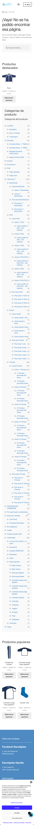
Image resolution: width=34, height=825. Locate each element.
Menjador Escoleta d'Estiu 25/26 (15, 152)
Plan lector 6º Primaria (21, 502)
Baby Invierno (16, 565)
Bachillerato (13, 183)
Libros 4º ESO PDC (21, 280)
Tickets (9, 530)
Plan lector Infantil (18, 340)
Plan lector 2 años (20, 347)
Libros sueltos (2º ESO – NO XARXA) (22, 239)
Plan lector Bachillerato (19, 200)
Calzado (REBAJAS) (16, 551)
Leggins (14, 608)
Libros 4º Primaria (20, 422)
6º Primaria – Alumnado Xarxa (22, 469)
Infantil (11, 310)
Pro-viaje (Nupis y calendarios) (17, 512)
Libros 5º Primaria (20, 439)
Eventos (9, 161)
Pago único (13, 175)
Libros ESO (16, 218)
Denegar (17, 813)
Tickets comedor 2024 (14, 534)
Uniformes (12, 623)
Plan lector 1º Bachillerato (18, 204)
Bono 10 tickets (14, 133)
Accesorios (13, 547)
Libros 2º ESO (19, 234)
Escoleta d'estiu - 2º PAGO (18, 148)
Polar (13, 616)
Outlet (11, 558)
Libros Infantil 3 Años (21, 327)
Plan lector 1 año (20, 344)
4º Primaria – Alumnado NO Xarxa (21, 427)
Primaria (12, 362)
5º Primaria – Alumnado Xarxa (22, 452)
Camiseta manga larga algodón (19, 593)
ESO (11, 215)
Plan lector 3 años (20, 351)
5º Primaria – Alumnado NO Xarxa (21, 445)
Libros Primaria (17, 366)
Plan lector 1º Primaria (18, 479)
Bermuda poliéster (18, 576)
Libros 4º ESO (19, 269)
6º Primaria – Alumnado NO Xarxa (21, 462)
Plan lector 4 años (20, 355)
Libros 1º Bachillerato (21, 190)
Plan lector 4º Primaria (21, 493)
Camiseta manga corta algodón (19, 581)
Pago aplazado (14, 172)
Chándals (15, 601)
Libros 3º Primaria (20, 404)
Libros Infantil (16, 314)
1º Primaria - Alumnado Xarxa (22, 382)
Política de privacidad (19, 822)
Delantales (13, 554)
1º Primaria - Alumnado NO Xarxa (21, 375)
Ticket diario (13, 137)
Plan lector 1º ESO (20, 296)
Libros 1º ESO (19, 222)
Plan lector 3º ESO (20, 303)
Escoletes (10, 140)
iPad (8, 168)
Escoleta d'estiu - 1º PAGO (18, 144)
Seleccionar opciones (9, 99)
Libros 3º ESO (19, 245)
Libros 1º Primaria (20, 369)
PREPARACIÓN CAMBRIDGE (12, 507)
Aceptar (17, 808)
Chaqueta (15, 605)
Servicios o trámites (13, 516)
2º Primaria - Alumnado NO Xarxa (21, 392)
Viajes (9, 627)
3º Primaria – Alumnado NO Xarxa (21, 410)
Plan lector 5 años (20, 358)
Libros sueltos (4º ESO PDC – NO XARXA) (22, 286)
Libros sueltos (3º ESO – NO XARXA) (22, 251)
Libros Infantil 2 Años (19, 322)
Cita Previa (13, 519)
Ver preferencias (17, 818)
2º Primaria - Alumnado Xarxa (22, 399)
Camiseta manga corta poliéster (19, 587)
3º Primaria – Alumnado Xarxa (22, 417)
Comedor (10, 126)
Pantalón (15, 612)
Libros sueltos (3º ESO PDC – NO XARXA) (22, 263)
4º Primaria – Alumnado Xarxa (22, 434)
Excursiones (11, 164)
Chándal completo (18, 597)
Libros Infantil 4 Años (19, 332)
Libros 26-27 (11, 179)
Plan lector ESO (17, 292)
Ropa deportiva (14, 562)
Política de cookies (8, 822)
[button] (31, 782)
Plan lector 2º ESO (20, 299)
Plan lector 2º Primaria (21, 483)
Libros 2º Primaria (20, 387)
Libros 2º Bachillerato (18, 195)
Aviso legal (28, 822)
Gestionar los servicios (16, 802)
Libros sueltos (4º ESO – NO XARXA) (22, 274)
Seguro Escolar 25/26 (16, 157)
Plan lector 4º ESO (20, 307)
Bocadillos (13, 129)
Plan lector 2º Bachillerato (18, 210)
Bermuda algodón (18, 573)
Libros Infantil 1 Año (21, 318)
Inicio (5, 12)
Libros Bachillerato (18, 186)
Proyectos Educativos (16, 523)
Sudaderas (15, 619)
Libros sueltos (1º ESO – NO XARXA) (22, 228)
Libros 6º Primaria (20, 457)
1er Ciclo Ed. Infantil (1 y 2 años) (18, 542)
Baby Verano (16, 569)
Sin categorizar (12, 527)
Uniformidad (11, 538)
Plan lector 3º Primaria (18, 488)
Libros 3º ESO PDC (21, 257)
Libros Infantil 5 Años (21, 336)
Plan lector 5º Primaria (18, 498)
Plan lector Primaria (18, 474)
